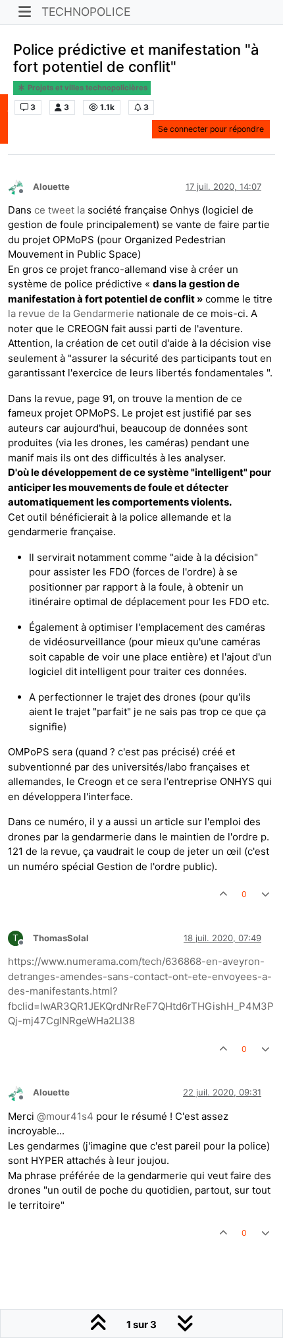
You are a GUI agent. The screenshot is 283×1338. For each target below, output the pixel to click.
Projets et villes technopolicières (86, 87)
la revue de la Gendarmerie (71, 313)
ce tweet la (59, 210)
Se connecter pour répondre (211, 129)
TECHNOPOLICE (85, 11)
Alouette (51, 186)
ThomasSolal (61, 938)
